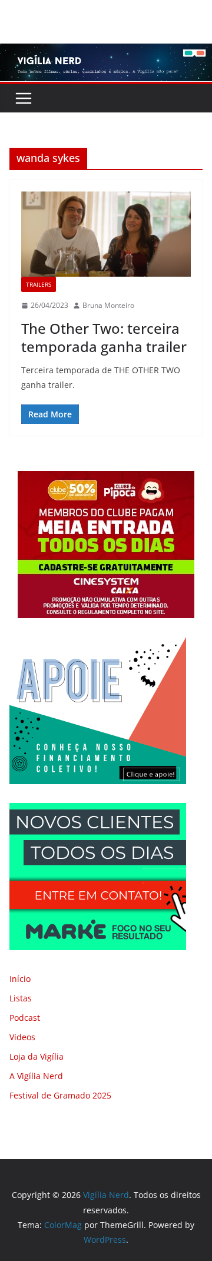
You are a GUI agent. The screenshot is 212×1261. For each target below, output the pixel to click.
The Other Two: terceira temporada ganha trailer (104, 337)
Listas (20, 998)
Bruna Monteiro (108, 305)
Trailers (38, 284)
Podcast (24, 1017)
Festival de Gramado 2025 (60, 1095)
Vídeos (22, 1037)
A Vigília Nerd (36, 1075)
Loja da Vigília (36, 1056)
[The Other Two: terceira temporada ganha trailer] (106, 234)
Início (20, 978)
